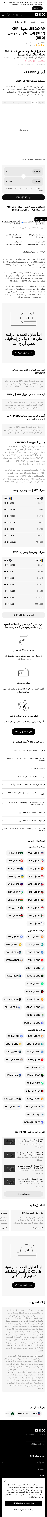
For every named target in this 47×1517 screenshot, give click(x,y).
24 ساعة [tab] (34, 102)
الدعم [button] (42, 1475)
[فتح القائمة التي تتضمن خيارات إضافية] (3, 15)
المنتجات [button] (41, 1462)
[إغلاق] (4, 1481)
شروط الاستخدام (37, 1345)
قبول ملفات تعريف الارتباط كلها (23, 1503)
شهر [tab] (20, 102)
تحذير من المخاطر (23, 1345)
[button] (20, 14)
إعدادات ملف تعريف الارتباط (23, 1510)
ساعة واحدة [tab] (41, 102)
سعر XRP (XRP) (29, 252)
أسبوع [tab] (27, 102)
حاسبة (33, 22)
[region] (23, 1497)
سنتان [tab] (5, 102)
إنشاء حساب (12, 15)
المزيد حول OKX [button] (37, 1456)
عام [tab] (13, 102)
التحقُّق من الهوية (32, 689)
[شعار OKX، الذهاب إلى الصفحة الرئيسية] (40, 14)
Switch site (37, 8)
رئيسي (42, 22)
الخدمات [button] (41, 1469)
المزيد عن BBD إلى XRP (23, 615)
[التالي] (3, 1413)
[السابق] (43, 1413)
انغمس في (39, 1228)
